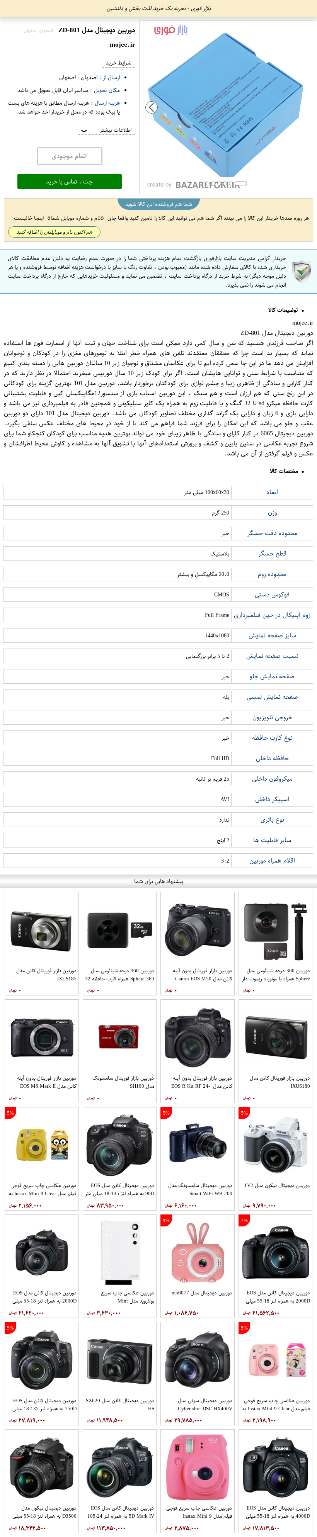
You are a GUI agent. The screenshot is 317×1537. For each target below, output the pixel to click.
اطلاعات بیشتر (105, 130)
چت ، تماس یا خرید (69, 181)
